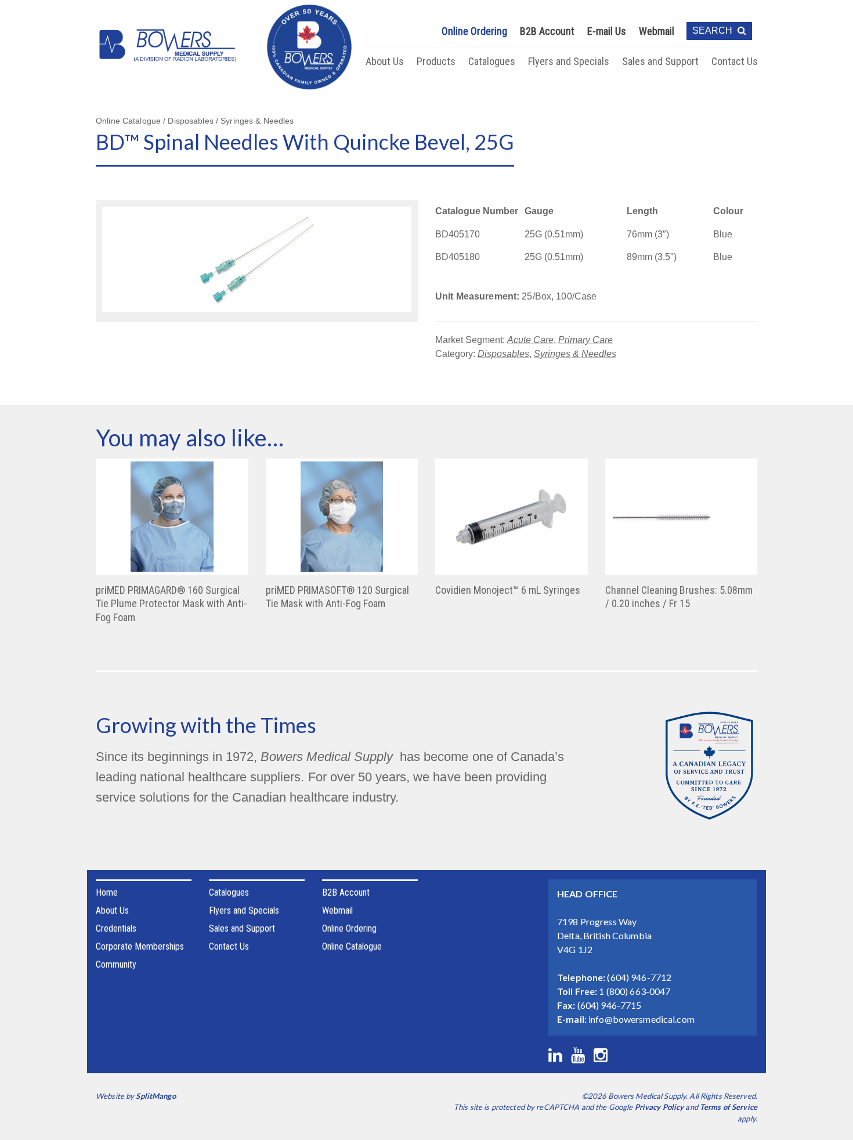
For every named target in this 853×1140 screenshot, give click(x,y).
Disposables (503, 354)
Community (116, 964)
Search (713, 30)
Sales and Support (660, 61)
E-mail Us (606, 31)
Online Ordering (474, 31)
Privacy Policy (659, 1107)
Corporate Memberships (140, 946)
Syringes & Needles (575, 354)
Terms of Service (728, 1107)
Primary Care (585, 340)
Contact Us (734, 61)
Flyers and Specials (568, 61)
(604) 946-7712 (639, 977)
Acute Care (530, 340)
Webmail (656, 31)
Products (436, 61)
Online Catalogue (352, 946)
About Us (385, 61)
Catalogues (491, 61)
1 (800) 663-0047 (634, 991)
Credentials (116, 928)
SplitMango (155, 1096)
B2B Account (547, 31)
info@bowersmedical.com (641, 1018)
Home (107, 892)
